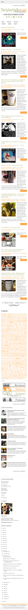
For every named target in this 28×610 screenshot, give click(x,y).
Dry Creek (25, 329)
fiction (8, 332)
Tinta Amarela (21, 369)
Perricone (2, 353)
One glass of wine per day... (11, 227)
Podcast (9, 22)
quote (5, 120)
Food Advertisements (17, 5)
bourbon (15, 319)
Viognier (3, 87)
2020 (3, 538)
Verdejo (12, 373)
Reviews (4, 24)
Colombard (25, 327)
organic (25, 350)
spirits (25, 365)
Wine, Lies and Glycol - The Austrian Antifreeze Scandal (15, 449)
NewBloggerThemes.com (21, 608)
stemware (3, 367)
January (5, 598)
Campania (16, 322)
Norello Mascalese (9, 350)
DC (4, 329)
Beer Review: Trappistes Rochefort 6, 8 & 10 (16, 426)
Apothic (5, 316)
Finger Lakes (12, 332)
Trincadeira (25, 371)
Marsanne (3, 343)
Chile (26, 326)
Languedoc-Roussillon (14, 339)
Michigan (13, 345)
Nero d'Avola (3, 349)
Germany (11, 334)
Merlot (22, 253)
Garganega (3, 334)
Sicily (13, 364)
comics (8, 328)
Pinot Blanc (15, 354)
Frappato (12, 333)
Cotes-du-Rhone (13, 328)
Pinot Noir (6, 355)
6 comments (18, 168)
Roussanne (3, 361)
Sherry (10, 364)
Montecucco (3, 346)
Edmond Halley (10, 434)
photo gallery (24, 353)
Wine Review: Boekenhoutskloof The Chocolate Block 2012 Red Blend (13, 81)
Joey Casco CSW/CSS (6, 29)
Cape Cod (3, 323)
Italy (17, 338)
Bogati (2, 319)
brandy (25, 319)
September (6, 582)
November (6, 553)
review (15, 86)
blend (22, 167)
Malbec (2, 53)
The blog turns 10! (11, 455)
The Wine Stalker (13, 605)
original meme (8, 53)
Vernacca (6, 374)
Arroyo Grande (19, 316)
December (6, 551)
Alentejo (12, 314)
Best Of (14, 318)
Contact (2, 495)
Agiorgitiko (20, 313)
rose (25, 360)
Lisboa (5, 340)
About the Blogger (5, 481)
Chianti (22, 326)
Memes (9, 24)
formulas (21, 332)
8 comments (23, 200)
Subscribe (3, 493)
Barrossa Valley (24, 317)
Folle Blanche (17, 332)
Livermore (8, 340)
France (8, 200)
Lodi (11, 340)
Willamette (11, 377)
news (20, 349)
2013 (3, 601)
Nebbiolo (25, 348)
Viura (2, 375)
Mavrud (25, 343)
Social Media (4, 492)
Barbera (18, 317)
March (5, 594)
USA (9, 168)
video (14, 374)
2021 (3, 536)
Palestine (15, 351)
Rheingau (22, 358)
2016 (3, 546)
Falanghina (15, 331)
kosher (2, 339)
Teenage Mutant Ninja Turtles (15, 368)
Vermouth (2, 374)
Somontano (16, 364)
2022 (3, 534)
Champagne (3, 200)
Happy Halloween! (8, 27)
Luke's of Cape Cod (14, 520)
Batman (2, 318)
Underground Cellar (11, 441)
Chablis (21, 325)
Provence (18, 356)
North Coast (14, 350)
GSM (15, 337)
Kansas (25, 338)
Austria (12, 317)
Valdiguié (22, 372)
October (5, 555)
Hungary (8, 338)
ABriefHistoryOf (11, 313)
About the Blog (4, 482)
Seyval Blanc (6, 364)
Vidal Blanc (10, 374)
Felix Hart (23, 331)
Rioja (19, 359)
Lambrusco (6, 339)
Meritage (2, 345)
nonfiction (3, 350)
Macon (22, 340)
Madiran (2, 342)
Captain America (9, 323)
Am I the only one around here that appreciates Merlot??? (12, 250)
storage (7, 367)
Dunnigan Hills (4, 331)
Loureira (15, 340)
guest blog (18, 337)
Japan (19, 338)
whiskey (22, 375)
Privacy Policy (4, 497)
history (11, 200)
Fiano (6, 332)
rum (11, 361)
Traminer (17, 371)
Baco (16, 317)
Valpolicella (3, 373)
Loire (13, 340)
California (3, 168)
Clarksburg (13, 327)
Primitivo (6, 356)
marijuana (19, 342)
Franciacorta (3, 333)
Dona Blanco (18, 329)
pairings (11, 351)
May (4, 590)
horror (2, 338)
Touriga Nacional (11, 371)
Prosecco (14, 356)
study (10, 367)
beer (10, 318)
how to (5, 338)
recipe (4, 358)
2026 (3, 528)
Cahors (2, 322)
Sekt (26, 363)
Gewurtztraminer (17, 334)
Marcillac (15, 342)
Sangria (22, 362)
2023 (3, 532)
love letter (19, 340)
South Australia (4, 365)
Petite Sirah (12, 353)
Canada (19, 322)
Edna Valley (10, 331)
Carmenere (24, 323)
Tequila (8, 369)
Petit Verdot (7, 353)
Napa (19, 348)
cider (5, 327)
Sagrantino (20, 361)
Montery (18, 346)
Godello (25, 334)
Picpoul (7, 354)
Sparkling (17, 200)
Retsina (14, 358)
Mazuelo (3, 344)
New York (9, 349)
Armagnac (14, 316)
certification (16, 325)
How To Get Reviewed (6, 486)
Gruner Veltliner (10, 337)
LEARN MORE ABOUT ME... (7, 522)
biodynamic (18, 318)
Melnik (14, 344)
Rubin (6, 361)
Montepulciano (9, 346)
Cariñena (20, 323)
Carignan (16, 323)
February (19, 331)
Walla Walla (9, 375)
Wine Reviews (4, 489)
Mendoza (25, 344)
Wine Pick (17, 278)
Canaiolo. (23, 322)
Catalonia (3, 325)
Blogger (24, 605)
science (6, 146)
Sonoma (20, 364)
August (5, 584)
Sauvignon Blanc (15, 363)
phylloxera (3, 354)
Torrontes (6, 371)
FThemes (10, 607)
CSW (23, 328)
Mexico (9, 345)
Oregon (21, 350)
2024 (3, 530)
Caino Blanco (6, 322)
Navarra (22, 348)
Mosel (25, 346)
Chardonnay (10, 326)
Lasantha (22, 607)
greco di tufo (7, 336)
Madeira (25, 340)
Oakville (18, 350)
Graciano (3, 336)
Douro (22, 329)
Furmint (15, 333)
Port (19, 355)
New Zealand (15, 349)
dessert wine (8, 329)
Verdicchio (16, 373)
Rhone (25, 358)
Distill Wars (13, 329)
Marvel (10, 343)
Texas (11, 369)
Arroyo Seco (25, 316)
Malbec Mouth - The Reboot (11, 49)
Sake (24, 361)
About (15, 24)
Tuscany (6, 372)
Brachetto (22, 319)
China (2, 327)
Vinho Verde (17, 374)
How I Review (4, 485)
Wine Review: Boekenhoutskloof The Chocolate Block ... (11, 561)
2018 (3, 542)
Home (3, 22)
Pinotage (11, 355)
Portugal (22, 355)
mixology (17, 345)
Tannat (6, 368)
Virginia (25, 374)
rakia (2, 358)
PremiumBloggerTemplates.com (8, 608)
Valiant (25, 372)
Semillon (2, 364)
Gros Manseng (4, 337)
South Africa (19, 86)
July (4, 586)
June (5, 588)
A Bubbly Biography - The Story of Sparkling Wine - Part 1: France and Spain (13, 195)
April (5, 592)
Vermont (25, 373)
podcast (17, 355)
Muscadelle (8, 348)
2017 (3, 544)
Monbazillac (21, 345)
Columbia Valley (4, 328)
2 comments (14, 53)
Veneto (9, 373)
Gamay (25, 333)
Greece (11, 336)
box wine (18, 319)
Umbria (15, 372)
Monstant (25, 345)
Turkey (2, 372)
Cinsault (7, 86)
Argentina (23, 51)
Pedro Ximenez (24, 351)
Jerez (22, 338)
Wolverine (10, 378)
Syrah (24, 86)
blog (21, 199)
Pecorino (19, 351)
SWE (26, 367)
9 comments (11, 146)
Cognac (21, 327)
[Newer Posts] (8, 303)
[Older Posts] (20, 303)
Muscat (11, 348)
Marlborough (24, 342)
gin (20, 334)
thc (13, 369)
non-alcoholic (24, 349)
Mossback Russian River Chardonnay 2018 (16, 462)
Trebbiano (21, 371)
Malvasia (11, 342)
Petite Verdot (18, 353)
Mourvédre (3, 348)
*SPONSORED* (4, 313)
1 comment (22, 278)
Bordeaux (12, 319)
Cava (24, 199)
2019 (3, 540)
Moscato (22, 346)
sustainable (21, 367)
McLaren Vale (7, 344)
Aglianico (25, 313)
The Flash (17, 369)
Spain (14, 200)
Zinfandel (13, 168)
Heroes (22, 337)
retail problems (9, 358)
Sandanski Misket (4, 362)
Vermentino (21, 373)
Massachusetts (15, 343)
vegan (7, 373)
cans (26, 322)
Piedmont (10, 354)
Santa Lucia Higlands (7, 363)
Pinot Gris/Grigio (21, 354)
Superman (17, 367)
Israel (14, 338)
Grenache (12, 86)
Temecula (25, 368)
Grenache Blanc (21, 336)
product (9, 356)
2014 (3, 550)
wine (14, 377)
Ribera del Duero (9, 359)
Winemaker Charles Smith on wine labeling (12, 116)
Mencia (17, 344)
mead (12, 344)
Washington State (10, 278)
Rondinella (22, 359)
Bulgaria (3, 321)
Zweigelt (23, 378)
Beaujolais (7, 318)
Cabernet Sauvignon (21, 321)
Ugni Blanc (11, 372)
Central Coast (11, 325)
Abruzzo (16, 313)
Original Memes (4, 490)
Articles (16, 22)
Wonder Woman (14, 378)
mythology (16, 348)
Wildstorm (6, 377)
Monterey (14, 346)
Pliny (14, 355)
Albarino (5, 314)
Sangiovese (18, 362)
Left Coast (22, 339)
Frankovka (8, 333)
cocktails (17, 327)
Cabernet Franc (12, 321)
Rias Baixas (3, 359)
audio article (3, 317)
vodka (5, 375)
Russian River (15, 361)
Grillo (26, 336)
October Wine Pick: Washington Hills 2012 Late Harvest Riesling (13, 273)
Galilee (22, 333)
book (8, 319)
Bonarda (5, 319)
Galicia (19, 333)
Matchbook (20, 343)
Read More (23, 37)
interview (11, 338)
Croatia (21, 328)
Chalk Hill (25, 325)
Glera (23, 334)
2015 (3, 548)
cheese (14, 326)
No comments (8, 30)
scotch (24, 363)
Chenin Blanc (18, 326)
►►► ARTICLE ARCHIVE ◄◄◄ (14, 395)
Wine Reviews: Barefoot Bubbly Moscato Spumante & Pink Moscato (16, 419)
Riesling (2, 278)
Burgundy (7, 321)
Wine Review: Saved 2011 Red (12, 165)
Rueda (9, 361)
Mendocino (20, 344)
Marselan (6, 343)
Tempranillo (3, 369)
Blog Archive (4, 488)
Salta (26, 361)
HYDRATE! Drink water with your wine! (13, 142)
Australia (9, 317)
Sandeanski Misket (11, 362)
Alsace (2, 316)
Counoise (18, 328)
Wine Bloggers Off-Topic (20, 377)
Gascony (7, 334)
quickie (22, 356)
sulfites (13, 367)
